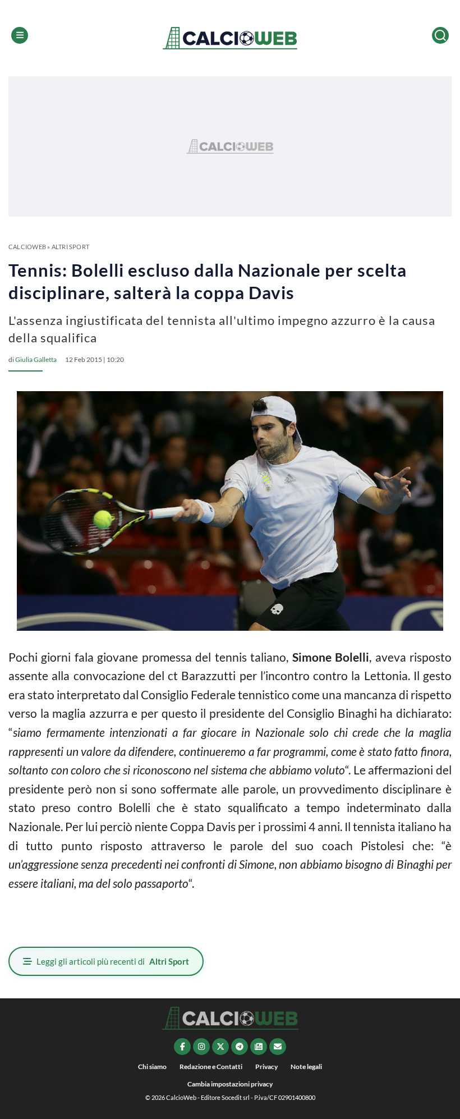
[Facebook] (182, 1046)
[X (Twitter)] (220, 1046)
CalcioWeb (27, 246)
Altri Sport (70, 246)
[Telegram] (239, 1046)
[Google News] (258, 1046)
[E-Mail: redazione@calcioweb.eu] (277, 1046)
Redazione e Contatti (211, 1066)
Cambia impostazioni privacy (230, 1084)
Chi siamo (152, 1066)
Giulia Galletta (36, 359)
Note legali (306, 1066)
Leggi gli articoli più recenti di (112, 961)
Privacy (266, 1066)
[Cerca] (440, 35)
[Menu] (19, 35)
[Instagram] (201, 1046)
